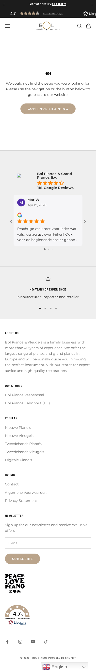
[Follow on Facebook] (7, 641)
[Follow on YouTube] (33, 641)
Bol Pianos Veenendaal (24, 395)
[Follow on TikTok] (45, 641)
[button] (48, 13)
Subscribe (22, 559)
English (58, 666)
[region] (48, 288)
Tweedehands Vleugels (24, 452)
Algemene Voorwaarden (26, 492)
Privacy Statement (21, 500)
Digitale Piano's (18, 460)
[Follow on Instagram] (20, 641)
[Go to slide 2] (48, 249)
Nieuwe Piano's (18, 427)
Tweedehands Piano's (23, 444)
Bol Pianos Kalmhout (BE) (27, 403)
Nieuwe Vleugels (19, 435)
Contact (12, 484)
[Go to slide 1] (45, 249)
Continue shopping (48, 109)
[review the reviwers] (19, 215)
